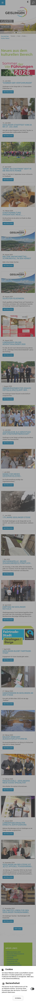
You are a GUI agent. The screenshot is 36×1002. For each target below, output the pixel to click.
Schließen (18, 998)
